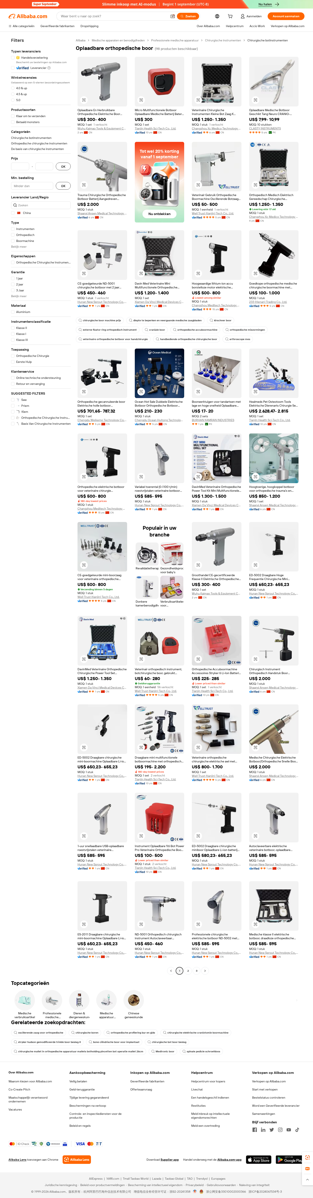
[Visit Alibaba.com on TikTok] (297, 1129)
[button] (172, 16)
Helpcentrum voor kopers (208, 1081)
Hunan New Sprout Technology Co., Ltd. (102, 302)
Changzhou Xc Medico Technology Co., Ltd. (216, 128)
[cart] (231, 17)
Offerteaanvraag (141, 1089)
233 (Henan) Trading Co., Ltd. (268, 302)
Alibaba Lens (17, 1159)
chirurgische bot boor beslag (169, 1042)
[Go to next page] (205, 971)
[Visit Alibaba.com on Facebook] (254, 1129)
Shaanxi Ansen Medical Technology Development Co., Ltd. (102, 213)
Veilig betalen (78, 1081)
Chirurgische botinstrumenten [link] (267, 40)
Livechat (197, 1089)
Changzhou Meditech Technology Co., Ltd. (216, 305)
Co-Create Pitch (19, 1089)
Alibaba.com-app (229, 1159)
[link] (307, 1157)
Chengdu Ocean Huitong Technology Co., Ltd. (159, 420)
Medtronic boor (165, 1051)
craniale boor (157, 329)
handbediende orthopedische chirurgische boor (188, 339)
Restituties (198, 1105)
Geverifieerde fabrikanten (147, 1081)
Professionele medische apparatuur (175, 40)
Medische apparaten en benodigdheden (118, 40)
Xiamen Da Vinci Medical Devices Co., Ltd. (159, 302)
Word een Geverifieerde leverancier (276, 1105)
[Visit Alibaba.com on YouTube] (288, 1129)
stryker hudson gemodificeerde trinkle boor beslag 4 (49, 1042)
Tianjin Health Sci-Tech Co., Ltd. (155, 128)
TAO (189, 1178)
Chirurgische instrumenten (223, 40)
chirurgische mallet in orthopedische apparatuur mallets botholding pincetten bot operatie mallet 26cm (80, 1051)
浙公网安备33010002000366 (226, 1191)
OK (63, 166)
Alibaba (80, 40)
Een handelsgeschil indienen (210, 1097)
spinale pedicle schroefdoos (203, 1051)
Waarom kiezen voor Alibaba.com (30, 1081)
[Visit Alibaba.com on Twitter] (271, 1129)
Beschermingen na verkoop (87, 1105)
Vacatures (15, 1109)
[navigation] (41, 506)
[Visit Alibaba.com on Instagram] (280, 1129)
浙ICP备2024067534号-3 (265, 1191)
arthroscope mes (240, 339)
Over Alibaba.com (21, 1072)
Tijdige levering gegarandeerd (89, 1097)
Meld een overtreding (205, 1125)
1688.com (112, 1178)
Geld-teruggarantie (82, 1089)
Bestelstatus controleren (268, 1097)
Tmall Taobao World (135, 1178)
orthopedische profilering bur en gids (133, 1032)
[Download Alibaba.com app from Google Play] (290, 1159)
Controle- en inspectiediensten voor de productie (95, 1115)
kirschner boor (222, 320)
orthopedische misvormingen (247, 329)
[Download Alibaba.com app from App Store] (258, 1159)
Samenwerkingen (263, 1113)
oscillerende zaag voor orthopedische (40, 1032)
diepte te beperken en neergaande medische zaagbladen (167, 320)
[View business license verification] (195, 1191)
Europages (218, 1178)
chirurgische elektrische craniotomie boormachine (197, 1032)
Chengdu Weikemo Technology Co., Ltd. (102, 420)
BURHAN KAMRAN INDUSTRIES (213, 420)
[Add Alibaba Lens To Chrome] (77, 1159)
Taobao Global (174, 1178)
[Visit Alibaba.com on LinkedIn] (263, 1129)
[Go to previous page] (171, 971)
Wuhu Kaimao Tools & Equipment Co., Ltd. (102, 128)
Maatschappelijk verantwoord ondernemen (28, 1099)
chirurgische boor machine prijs (102, 320)
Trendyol (202, 1178)
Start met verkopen (265, 1089)
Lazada (156, 1178)
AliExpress (96, 1178)
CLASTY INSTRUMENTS (265, 128)
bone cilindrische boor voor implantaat (116, 1042)
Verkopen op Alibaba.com (269, 1081)
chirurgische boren (87, 1032)
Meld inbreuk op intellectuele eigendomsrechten (210, 1115)
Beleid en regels (80, 1125)
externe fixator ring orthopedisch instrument (110, 329)
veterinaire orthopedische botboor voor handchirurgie (115, 339)
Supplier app (170, 1159)
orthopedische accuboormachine (197, 329)
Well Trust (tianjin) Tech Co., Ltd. (213, 213)
